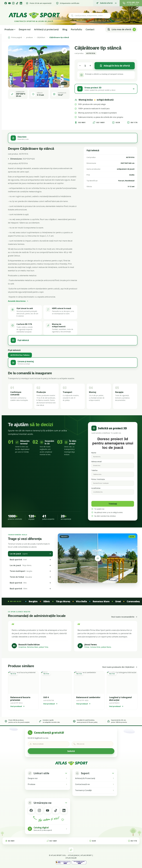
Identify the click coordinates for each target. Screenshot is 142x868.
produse (29, 37)
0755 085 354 (133, 2)
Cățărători (41, 37)
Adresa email (96, 461)
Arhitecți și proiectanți (46, 29)
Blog (64, 29)
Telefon (94, 470)
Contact (90, 29)
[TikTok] (17, 3)
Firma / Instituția (98, 479)
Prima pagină (16, 37)
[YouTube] (9, 3)
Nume (93, 453)
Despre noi (25, 29)
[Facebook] (5, 3)
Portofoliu (76, 29)
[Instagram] (13, 3)
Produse (8, 29)
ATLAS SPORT (86, 855)
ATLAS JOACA (73, 855)
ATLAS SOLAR (71, 858)
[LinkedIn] (21, 3)
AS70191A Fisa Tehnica (19, 355)
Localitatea (95, 488)
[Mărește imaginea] (64, 50)
